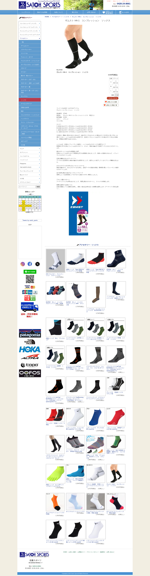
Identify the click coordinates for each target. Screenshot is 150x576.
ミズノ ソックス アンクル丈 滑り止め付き (95, 428)
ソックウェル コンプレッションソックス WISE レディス (116, 297)
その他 (23, 145)
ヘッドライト (25, 118)
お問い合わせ (125, 1)
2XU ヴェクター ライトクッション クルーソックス (54, 274)
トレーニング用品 (26, 137)
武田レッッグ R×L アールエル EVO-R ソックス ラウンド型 (95, 457)
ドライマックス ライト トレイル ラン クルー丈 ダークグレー (95, 368)
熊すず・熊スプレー (27, 75)
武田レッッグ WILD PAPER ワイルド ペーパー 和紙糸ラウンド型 (75, 480)
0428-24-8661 (123, 3)
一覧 (22, 42)
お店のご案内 (72, 552)
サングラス (24, 96)
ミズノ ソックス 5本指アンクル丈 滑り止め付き (116, 428)
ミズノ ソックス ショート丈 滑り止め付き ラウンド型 (75, 428)
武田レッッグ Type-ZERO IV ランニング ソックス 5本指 (75, 270)
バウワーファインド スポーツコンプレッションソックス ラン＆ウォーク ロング (55, 457)
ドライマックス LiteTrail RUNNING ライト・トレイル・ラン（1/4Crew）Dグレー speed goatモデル (116, 369)
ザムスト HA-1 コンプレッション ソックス (115, 484)
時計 (22, 111)
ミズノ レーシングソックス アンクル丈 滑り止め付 (95, 541)
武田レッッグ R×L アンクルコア (55, 339)
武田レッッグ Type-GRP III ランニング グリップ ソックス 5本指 (95, 271)
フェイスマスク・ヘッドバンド (30, 115)
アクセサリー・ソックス (89, 245)
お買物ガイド (81, 552)
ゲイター (23, 72)
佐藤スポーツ (35, 561)
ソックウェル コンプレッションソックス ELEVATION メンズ (95, 310)
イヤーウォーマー (26, 49)
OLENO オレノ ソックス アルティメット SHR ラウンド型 (75, 303)
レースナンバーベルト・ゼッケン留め (30, 133)
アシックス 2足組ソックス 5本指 (55, 423)
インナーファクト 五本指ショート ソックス (75, 338)
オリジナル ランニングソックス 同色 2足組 (115, 512)
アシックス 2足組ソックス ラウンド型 (115, 393)
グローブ (23, 68)
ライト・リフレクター (27, 122)
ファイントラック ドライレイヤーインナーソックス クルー (95, 398)
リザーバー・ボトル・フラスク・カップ (29, 127)
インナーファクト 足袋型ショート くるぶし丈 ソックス (95, 338)
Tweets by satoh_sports (30, 220)
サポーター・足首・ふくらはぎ (30, 83)
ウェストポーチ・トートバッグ (30, 61)
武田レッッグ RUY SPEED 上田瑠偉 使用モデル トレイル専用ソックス (116, 452)
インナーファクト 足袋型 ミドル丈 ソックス (54, 366)
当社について (116, 1)
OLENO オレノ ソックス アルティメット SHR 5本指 (55, 302)
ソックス (23, 100)
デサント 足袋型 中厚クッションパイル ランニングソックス (95, 485)
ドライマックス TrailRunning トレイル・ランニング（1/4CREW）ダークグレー (74, 399)
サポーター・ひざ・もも (28, 79)
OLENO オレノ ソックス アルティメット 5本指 (115, 270)
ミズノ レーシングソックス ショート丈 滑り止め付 (55, 541)
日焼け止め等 (25, 107)
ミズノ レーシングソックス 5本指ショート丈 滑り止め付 (75, 541)
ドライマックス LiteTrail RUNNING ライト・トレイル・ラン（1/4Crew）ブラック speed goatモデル (55, 400)
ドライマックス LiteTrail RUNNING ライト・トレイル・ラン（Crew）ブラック (75, 368)
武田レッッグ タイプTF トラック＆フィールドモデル (55, 485)
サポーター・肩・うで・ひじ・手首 (30, 91)
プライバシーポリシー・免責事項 (96, 552)
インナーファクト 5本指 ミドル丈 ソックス (116, 338)
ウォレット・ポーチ (27, 57)
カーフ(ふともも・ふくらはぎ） (30, 64)
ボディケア (24, 141)
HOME (109, 1)
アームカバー (25, 46)
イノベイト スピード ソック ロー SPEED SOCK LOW (76, 450)
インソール (24, 53)
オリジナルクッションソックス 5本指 (56, 513)
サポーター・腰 (25, 87)
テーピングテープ (26, 103)
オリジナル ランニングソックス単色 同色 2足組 (95, 512)
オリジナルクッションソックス (75, 511)
